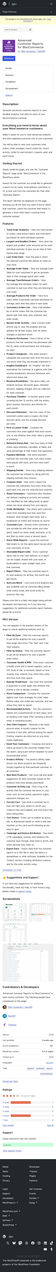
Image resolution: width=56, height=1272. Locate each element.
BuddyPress (10, 1225)
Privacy (6, 1180)
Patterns (33, 1180)
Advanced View (10, 1081)
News (5, 1171)
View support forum (12, 1150)
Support (9, 95)
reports (49, 1069)
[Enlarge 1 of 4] (23, 906)
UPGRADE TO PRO (12, 870)
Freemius (12, 1024)
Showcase (34, 1166)
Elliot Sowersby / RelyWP (33, 51)
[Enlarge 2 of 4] (50, 906)
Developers (8, 1198)
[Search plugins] (30, 29)
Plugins (32, 1176)
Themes (33, 1171)
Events (32, 1193)
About (5, 1166)
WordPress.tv (10, 1202)
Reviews (9, 75)
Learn (5, 1189)
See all (50, 1125)
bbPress (8, 1220)
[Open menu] (52, 4)
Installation (10, 81)
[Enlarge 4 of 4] (50, 947)
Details (8, 68)
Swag (33, 1202)
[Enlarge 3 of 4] (23, 927)
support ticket (24, 891)
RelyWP (12, 1016)
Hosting (6, 1176)
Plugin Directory (9, 12)
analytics (30, 1069)
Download (9, 58)
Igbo (11, 1236)
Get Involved (35, 1189)
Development (11, 88)
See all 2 (49, 1063)
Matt (6, 1215)
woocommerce (46, 1074)
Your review (8, 1125)
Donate (34, 1198)
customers (40, 1069)
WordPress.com (11, 1211)
